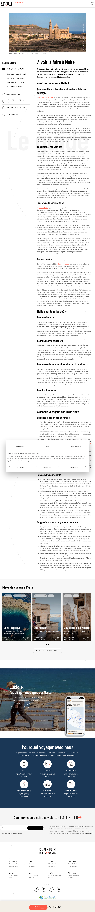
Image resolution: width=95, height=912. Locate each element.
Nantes (12, 873)
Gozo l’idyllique (14, 630)
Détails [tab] (47, 446)
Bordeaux (13, 861)
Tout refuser (20, 467)
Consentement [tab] (20, 446)
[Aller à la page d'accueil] (7, 3)
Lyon (50, 861)
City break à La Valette (76, 630)
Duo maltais (46, 630)
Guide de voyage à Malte (26, 53)
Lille (30, 861)
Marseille (72, 861)
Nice (31, 873)
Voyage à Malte (13, 53)
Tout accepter (74, 467)
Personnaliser (47, 467)
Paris (50, 873)
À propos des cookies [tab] (75, 446)
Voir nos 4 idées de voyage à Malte (47, 650)
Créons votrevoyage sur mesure (38, 907)
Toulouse (72, 873)
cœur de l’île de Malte (46, 98)
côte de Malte (43, 208)
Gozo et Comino (63, 264)
